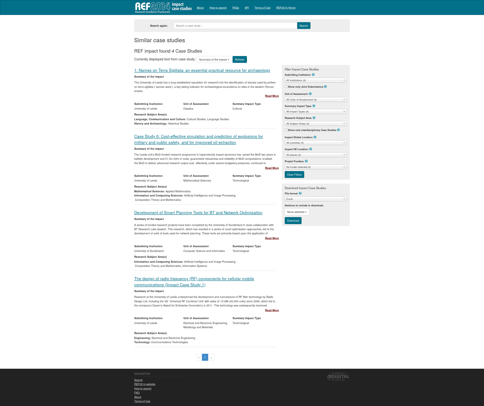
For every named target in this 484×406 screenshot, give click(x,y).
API (247, 7)
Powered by (338, 373)
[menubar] (246, 7)
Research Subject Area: (298, 118)
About (200, 7)
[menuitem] (200, 7)
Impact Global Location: (299, 137)
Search (138, 380)
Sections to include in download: (304, 205)
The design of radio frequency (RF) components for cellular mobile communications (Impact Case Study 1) (194, 281)
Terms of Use (262, 7)
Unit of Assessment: (296, 94)
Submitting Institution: (298, 74)
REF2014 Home (286, 7)
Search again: (159, 25)
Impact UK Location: (297, 149)
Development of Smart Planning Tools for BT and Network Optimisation (198, 212)
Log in (346, 6)
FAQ (137, 392)
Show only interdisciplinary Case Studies (312, 130)
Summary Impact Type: (298, 106)
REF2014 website (144, 384)
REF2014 (162, 7)
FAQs (235, 7)
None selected (296, 212)
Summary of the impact (213, 59)
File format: (291, 193)
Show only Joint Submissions (305, 86)
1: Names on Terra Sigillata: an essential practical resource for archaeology (202, 70)
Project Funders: (294, 161)
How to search (218, 7)
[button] (313, 74)
